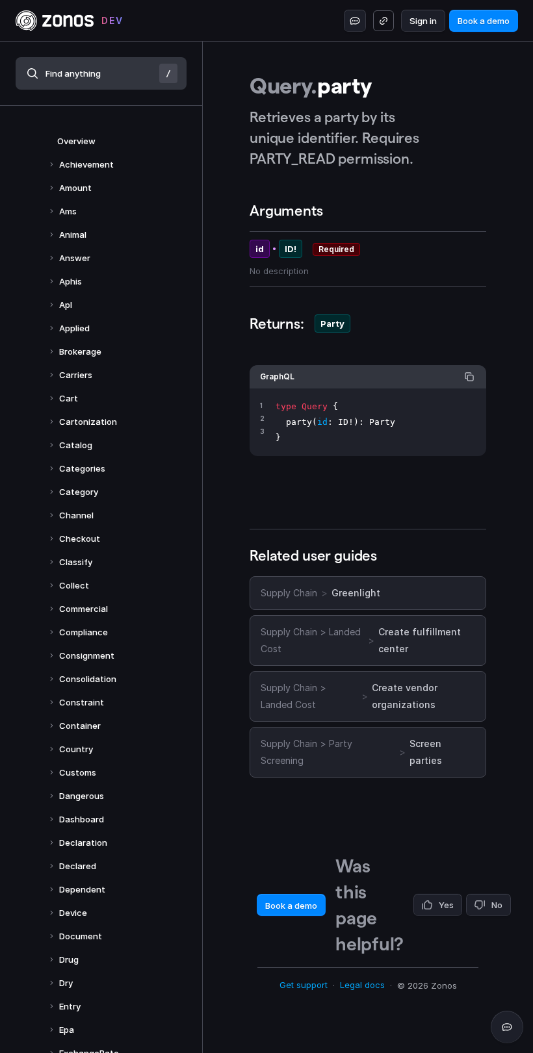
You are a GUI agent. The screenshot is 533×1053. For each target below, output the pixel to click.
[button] (101, 73)
